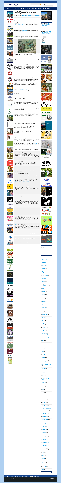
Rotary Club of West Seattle (45, 361)
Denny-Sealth (43, 291)
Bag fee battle (43, 271)
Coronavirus (43, 281)
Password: (43, 40)
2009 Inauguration (44, 256)
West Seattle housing (44, 422)
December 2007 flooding (45, 287)
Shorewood (43, 371)
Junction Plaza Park (44, 333)
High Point (43, 324)
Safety (42, 363)
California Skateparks (21, 31)
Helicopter (43, 323)
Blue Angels (43, 274)
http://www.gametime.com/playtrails (19, 225)
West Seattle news (28, 15)
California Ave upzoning (45, 275)
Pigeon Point (43, 354)
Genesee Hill (43, 317)
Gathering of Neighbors (45, 314)
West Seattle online (44, 429)
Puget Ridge (43, 358)
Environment (43, 301)
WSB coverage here (28, 97)
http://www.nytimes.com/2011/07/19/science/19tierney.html (22, 181)
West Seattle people (44, 433)
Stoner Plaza (15, 140)
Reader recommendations (45, 360)
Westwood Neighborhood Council (23, 89)
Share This (15, 146)
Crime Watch (22, 8)
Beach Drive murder (44, 272)
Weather (43, 8)
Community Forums (47, 8)
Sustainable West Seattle (45, 383)
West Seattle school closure (45, 442)
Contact (19, 8)
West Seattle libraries (44, 425)
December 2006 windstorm (45, 285)
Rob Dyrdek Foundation (24, 30)
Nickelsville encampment (45, 346)
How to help (43, 330)
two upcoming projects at (18, 24)
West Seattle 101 (44, 398)
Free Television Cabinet (44, 246)
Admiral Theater (44, 262)
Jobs (25, 8)
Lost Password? (49, 42)
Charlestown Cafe (44, 278)
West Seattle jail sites (44, 423)
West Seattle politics (44, 436)
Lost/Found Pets (28, 8)
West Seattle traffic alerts (45, 446)
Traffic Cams (39, 8)
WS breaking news (44, 461)
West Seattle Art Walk (44, 399)
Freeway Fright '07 (44, 307)
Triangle (43, 389)
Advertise (11, 8)
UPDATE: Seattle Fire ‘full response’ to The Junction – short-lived (46, 24)
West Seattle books (44, 402)
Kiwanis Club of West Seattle (45, 337)
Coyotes (43, 282)
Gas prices (43, 311)
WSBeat (43, 469)
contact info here (35, 143)
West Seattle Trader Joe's (45, 445)
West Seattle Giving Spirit (45, 416)
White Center (43, 455)
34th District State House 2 (45, 259)
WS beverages (43, 459)
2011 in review (43, 258)
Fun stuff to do (43, 308)
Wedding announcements (45, 396)
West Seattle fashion (44, 412)
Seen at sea (43, 369)
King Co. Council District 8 (45, 334)
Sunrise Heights (44, 382)
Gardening (43, 310)
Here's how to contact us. (25, 478)
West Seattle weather (44, 449)
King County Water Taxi (45, 336)
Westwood (37, 15)
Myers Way (43, 343)
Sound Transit (43, 374)
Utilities (43, 392)
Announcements (44, 268)
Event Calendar (15, 8)
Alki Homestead (44, 265)
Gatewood (43, 313)
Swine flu (43, 385)
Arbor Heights (43, 269)
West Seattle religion (44, 439)
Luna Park (43, 340)
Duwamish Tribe (44, 297)
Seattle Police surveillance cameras (46, 364)
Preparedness (43, 357)
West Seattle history (44, 420)
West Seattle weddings (44, 451)
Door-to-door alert (44, 295)
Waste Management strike (45, 395)
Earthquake (43, 298)
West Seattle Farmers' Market (45, 410)
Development (43, 294)
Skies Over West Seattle (45, 372)
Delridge (43, 288)
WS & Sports (43, 458)
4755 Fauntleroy (44, 261)
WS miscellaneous (44, 466)
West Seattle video (44, 448)
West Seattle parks (33, 15)
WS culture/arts (44, 462)
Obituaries (32, 8)
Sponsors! (36, 8)
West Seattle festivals (44, 413)
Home (8, 8)
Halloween (43, 320)
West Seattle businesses (45, 405)
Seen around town (44, 368)
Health (42, 321)
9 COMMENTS (23, 15)
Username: (43, 38)
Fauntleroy (43, 304)
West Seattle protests (44, 438)
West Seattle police (44, 435)
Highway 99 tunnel (44, 327)
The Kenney (43, 386)
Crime (42, 284)
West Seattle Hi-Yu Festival (45, 419)
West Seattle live (44, 426)
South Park (43, 375)
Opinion (43, 351)
